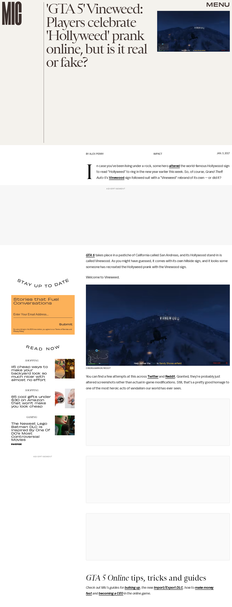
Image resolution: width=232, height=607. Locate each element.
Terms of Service (62, 329)
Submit (65, 324)
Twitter (153, 376)
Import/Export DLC (168, 587)
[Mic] (12, 13)
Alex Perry (96, 154)
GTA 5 (90, 255)
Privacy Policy (18, 331)
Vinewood (116, 178)
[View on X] (158, 422)
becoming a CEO (111, 593)
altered (174, 166)
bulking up (132, 587)
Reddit (170, 376)
